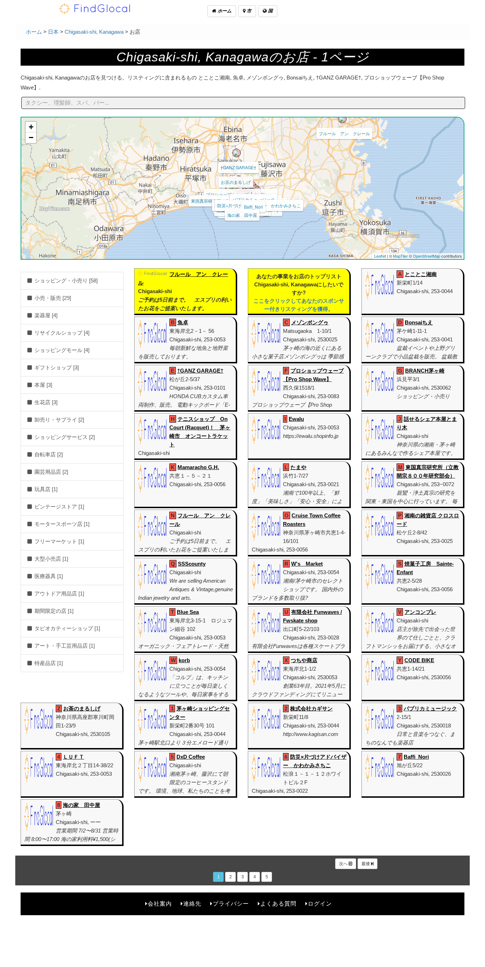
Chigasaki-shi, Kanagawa (94, 32)
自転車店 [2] (48, 454)
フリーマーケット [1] (58, 541)
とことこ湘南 (421, 274)
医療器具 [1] (48, 576)
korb (184, 660)
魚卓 (183, 322)
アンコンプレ (420, 612)
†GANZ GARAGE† (238, 167)
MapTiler (400, 256)
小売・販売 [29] (52, 298)
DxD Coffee (190, 757)
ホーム (223, 10)
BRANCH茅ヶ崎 (425, 371)
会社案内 (160, 904)
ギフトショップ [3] (56, 367)
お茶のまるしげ (236, 182)
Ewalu (296, 419)
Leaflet (380, 256)
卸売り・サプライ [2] (58, 420)
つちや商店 (304, 660)
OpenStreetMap (426, 256)
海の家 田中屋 (242, 215)
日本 (53, 32)
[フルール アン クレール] (342, 119)
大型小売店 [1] (50, 559)
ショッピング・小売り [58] (65, 281)
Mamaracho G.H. (198, 467)
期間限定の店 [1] (53, 611)
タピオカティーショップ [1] (66, 628)
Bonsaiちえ (419, 322)
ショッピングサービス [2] (64, 437)
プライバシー (231, 904)
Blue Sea (188, 612)
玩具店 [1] (45, 489)
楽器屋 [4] (45, 315)
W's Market (307, 564)
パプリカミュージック (253, 199)
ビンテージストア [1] (58, 507)
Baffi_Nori (253, 207)
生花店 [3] (45, 402)
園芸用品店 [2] (50, 472)
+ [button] (31, 126)
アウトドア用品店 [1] (58, 593)
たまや (298, 467)
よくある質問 (278, 904)
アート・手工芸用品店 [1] (64, 646)
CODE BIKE (419, 660)
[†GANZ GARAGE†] (236, 153)
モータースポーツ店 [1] (61, 524)
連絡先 (192, 904)
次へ (344, 863)
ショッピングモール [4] (61, 350)
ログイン (320, 904)
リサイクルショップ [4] (61, 333)
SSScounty (192, 564)
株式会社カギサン (311, 708)
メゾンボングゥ (309, 322)
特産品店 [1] (48, 663)
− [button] (31, 137)
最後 (366, 863)
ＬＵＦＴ (73, 757)
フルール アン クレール (344, 133)
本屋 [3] (42, 385)
